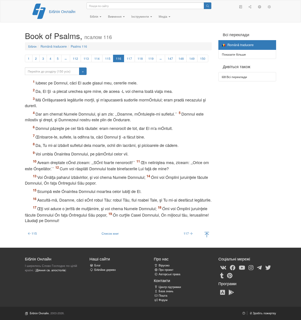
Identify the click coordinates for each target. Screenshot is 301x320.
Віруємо (164, 265)
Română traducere (54, 46)
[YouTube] (242, 267)
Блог (97, 265)
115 (107, 58)
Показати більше (234, 54)
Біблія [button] (94, 16)
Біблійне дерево (105, 270)
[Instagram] (251, 267)
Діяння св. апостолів (50, 270)
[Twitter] (268, 267)
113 (86, 58)
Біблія (32, 46)
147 (170, 58)
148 (181, 58)
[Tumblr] (222, 275)
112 (75, 58)
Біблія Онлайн (62, 11)
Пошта (163, 296)
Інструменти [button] (140, 16)
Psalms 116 (79, 46)
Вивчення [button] (115, 16)
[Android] (231, 292)
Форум (163, 300)
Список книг (110, 233)
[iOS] (222, 292)
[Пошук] (207, 5)
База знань (166, 291)
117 (129, 58)
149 (192, 58)
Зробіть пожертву (264, 313)
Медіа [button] (163, 16)
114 (97, 58)
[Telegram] (259, 267)
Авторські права (169, 274)
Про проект (166, 270)
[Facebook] (232, 267)
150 (202, 58)
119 (151, 58)
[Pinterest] (229, 275)
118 (140, 58)
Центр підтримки (170, 287)
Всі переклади (236, 77)
